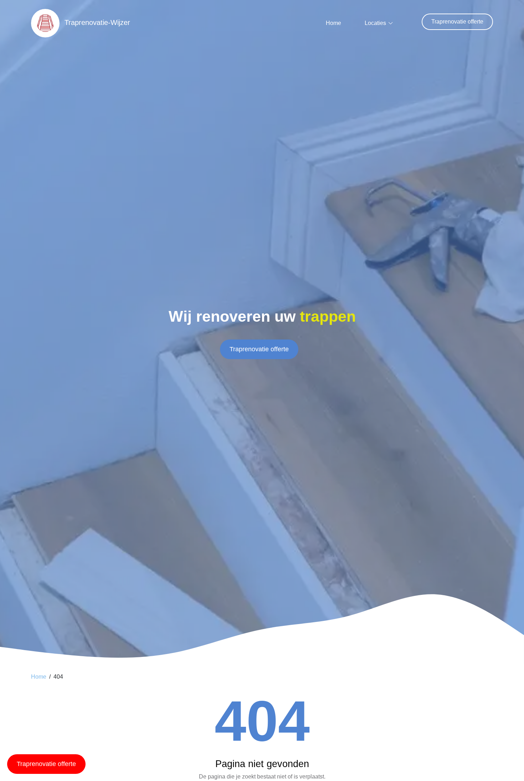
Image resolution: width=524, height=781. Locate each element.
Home (333, 23)
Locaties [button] (375, 23)
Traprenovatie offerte (457, 22)
